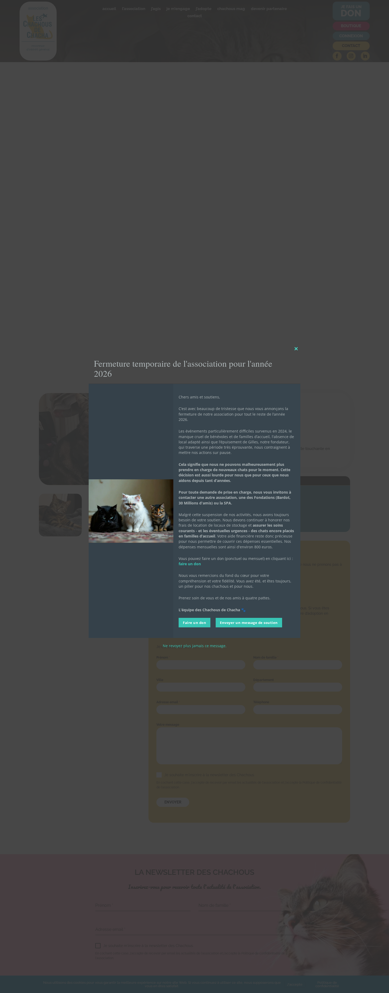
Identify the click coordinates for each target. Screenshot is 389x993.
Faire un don (194, 622)
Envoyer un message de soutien (249, 622)
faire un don (190, 563)
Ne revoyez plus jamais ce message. (195, 645)
